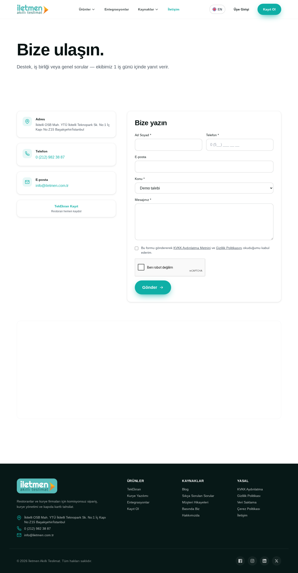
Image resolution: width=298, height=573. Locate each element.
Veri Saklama (247, 502)
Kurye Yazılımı (137, 496)
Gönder (149, 287)
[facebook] (240, 561)
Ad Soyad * (143, 135)
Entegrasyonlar (117, 9)
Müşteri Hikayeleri (195, 502)
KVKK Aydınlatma (250, 489)
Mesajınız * (143, 200)
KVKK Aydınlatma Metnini (192, 248)
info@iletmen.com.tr (52, 186)
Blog (185, 489)
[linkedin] (264, 561)
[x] (276, 561)
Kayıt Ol (269, 9)
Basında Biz (191, 509)
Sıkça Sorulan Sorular (198, 496)
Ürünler (85, 9)
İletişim (173, 9)
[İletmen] (33, 9)
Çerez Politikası (248, 509)
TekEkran (134, 489)
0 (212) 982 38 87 (50, 157)
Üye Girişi (241, 9)
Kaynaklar (146, 9)
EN (220, 9)
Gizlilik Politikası (249, 496)
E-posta (140, 157)
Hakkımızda (191, 515)
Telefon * (212, 135)
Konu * (140, 179)
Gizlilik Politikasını (229, 248)
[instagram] (252, 561)
